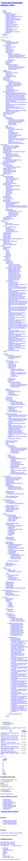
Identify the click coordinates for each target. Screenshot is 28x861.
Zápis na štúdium (9, 186)
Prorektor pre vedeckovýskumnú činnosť (16, 55)
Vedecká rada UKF (10, 49)
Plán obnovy (8, 228)
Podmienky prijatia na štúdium (9, 168)
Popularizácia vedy (7, 237)
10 (3, 770)
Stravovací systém (9, 23)
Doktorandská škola (7, 196)
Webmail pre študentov (10, 15)
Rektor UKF (8, 48)
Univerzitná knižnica (12, 133)
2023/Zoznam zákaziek (13, 283)
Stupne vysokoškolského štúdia (12, 178)
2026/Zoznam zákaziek (13, 282)
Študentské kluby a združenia (9, 112)
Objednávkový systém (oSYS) (12, 24)
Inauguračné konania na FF (14, 278)
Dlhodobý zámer (6, 77)
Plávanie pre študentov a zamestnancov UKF (10, 735)
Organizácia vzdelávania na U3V (15, 211)
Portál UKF (8, 32)
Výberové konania (9, 81)
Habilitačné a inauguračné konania (13, 85)
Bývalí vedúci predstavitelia (11, 43)
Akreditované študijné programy (9, 183)
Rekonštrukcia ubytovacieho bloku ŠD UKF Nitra (16, 110)
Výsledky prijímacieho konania (9, 170)
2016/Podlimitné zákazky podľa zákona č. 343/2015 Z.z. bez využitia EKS (17, 339)
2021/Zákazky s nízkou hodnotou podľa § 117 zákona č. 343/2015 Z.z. (17, 291)
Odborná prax (8, 191)
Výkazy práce (8, 28)
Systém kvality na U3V (13, 215)
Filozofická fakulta (12, 123)
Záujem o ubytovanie (7, 172)
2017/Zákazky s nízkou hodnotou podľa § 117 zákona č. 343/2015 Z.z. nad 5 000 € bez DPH (17, 328)
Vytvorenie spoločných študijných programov (15, 95)
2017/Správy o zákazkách (13, 330)
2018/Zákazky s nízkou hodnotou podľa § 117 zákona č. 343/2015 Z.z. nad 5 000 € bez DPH (17, 310)
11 (3, 771)
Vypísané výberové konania (14, 82)
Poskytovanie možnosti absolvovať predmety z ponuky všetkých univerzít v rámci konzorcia (15, 97)
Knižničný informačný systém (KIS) (13, 18)
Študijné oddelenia (9, 118)
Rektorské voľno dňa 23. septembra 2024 (9, 737)
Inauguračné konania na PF (14, 279)
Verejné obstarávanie (10, 89)
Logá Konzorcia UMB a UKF (12, 111)
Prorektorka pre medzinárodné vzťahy (16, 56)
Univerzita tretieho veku (11, 210)
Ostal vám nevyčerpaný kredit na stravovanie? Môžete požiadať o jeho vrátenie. (10, 748)
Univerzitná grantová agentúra (12, 231)
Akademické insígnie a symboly (12, 42)
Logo (4, 115)
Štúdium (2, 175)
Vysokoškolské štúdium (8, 176)
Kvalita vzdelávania (7, 197)
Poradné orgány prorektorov (11, 64)
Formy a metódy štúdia (10, 179)
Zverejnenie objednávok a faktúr (12, 90)
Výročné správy (6, 78)
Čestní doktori (9, 44)
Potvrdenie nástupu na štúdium (9, 171)
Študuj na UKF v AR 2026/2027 (10, 820)
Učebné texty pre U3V (13, 212)
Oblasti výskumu (9, 223)
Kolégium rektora (9, 61)
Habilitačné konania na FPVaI (14, 269)
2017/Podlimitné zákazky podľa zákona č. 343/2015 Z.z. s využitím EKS (17, 320)
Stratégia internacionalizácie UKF (10, 241)
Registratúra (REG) (10, 21)
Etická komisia (9, 62)
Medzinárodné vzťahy (5, 239)
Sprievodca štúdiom (10, 177)
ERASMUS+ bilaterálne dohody (10, 244)
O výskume (5, 222)
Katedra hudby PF (12, 137)
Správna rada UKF (10, 51)
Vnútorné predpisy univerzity (12, 72)
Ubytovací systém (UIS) (11, 25)
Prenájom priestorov (7, 246)
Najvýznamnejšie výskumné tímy (12, 224)
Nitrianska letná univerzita (11, 216)
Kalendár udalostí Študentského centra (13, 159)
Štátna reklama (6, 248)
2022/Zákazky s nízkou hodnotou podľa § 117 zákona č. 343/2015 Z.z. (17, 285)
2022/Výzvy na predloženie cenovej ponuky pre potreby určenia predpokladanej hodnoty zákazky (17, 288)
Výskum (2, 221)
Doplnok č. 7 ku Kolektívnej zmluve (8, 742)
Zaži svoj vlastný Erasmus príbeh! (10, 823)
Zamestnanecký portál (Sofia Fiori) (13, 31)
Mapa (7, 125)
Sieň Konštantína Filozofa (13, 132)
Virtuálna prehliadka (10, 128)
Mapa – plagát (9, 126)
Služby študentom (6, 217)
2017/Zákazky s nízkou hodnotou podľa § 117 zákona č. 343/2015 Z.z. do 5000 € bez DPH (17, 325)
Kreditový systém (9, 181)
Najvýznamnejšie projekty (11, 226)
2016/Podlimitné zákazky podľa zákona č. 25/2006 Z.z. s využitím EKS (17, 344)
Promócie (8, 195)
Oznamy (7, 251)
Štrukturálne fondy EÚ (10, 229)
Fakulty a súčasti (4, 144)
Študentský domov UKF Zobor (12, 155)
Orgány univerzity (7, 45)
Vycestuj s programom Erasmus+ (10, 822)
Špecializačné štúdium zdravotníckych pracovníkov (16, 205)
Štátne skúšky (8, 193)
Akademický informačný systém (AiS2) (14, 16)
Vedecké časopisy (6, 235)
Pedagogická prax (9, 190)
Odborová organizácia (7, 113)
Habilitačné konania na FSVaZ (14, 271)
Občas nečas (8, 258)
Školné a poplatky (9, 182)
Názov (10, 731)
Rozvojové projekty (10, 230)
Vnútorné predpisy (7, 71)
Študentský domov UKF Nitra (12, 153)
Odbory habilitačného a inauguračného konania (13, 238)
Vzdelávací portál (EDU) (11, 17)
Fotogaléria (8, 253)
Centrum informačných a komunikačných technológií (14, 151)
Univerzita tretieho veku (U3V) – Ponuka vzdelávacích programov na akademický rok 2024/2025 (10, 739)
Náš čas (7, 257)
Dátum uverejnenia (24, 731)
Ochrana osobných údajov (9, 811)
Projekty (5, 225)
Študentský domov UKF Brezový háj (13, 156)
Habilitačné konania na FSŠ (14, 270)
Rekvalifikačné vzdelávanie (11, 203)
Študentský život (6, 219)
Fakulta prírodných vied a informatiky (16, 119)
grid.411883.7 (6, 790)
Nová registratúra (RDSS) (11, 22)
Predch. (5, 760)
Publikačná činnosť (7, 233)
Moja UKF (5, 35)
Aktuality (5, 249)
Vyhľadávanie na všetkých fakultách (13, 166)
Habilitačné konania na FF (13, 272)
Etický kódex (8, 73)
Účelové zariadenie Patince (8, 162)
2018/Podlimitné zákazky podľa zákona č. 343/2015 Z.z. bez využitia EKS (17, 313)
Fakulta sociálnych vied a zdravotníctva (16, 121)
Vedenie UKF (8, 52)
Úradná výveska (6, 79)
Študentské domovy (7, 152)
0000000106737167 (7, 791)
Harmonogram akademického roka (13, 185)
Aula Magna (10, 131)
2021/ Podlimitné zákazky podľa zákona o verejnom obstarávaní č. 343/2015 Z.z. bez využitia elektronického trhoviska (17, 294)
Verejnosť (3, 245)
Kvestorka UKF (11, 59)
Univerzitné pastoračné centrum (14, 135)
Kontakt (4, 34)
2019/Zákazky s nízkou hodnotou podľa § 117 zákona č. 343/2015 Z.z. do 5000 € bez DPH (17, 301)
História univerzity (7, 41)
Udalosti (7, 250)
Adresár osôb (8, 117)
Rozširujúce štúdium (10, 204)
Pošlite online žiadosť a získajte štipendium (9, 746)
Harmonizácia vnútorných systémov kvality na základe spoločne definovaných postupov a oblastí (16, 93)
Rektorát (5, 70)
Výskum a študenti (7, 236)
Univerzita (3, 39)
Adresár (4, 11)
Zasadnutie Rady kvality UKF (7, 750)
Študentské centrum (7, 158)
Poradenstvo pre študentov (8, 218)
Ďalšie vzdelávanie (7, 201)
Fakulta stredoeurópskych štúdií (14, 122)
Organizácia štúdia (7, 184)
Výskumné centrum (7, 232)
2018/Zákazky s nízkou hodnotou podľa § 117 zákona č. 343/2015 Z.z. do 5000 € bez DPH (17, 307)
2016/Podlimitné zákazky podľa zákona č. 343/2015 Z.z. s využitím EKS (17, 334)
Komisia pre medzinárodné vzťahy (15, 68)
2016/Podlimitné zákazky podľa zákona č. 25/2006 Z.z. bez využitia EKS (17, 346)
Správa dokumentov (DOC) (11, 29)
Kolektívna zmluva (10, 75)
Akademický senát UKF (11, 46)
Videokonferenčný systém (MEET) (13, 19)
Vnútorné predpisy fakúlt (11, 76)
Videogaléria (8, 255)
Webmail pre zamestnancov (11, 14)
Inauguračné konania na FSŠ (14, 276)
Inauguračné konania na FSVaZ (14, 277)
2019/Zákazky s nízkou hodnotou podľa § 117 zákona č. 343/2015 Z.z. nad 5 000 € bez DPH (17, 304)
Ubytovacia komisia (12, 69)
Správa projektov (9, 30)
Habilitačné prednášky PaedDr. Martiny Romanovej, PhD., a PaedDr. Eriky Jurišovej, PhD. (10, 753)
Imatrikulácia (8, 188)
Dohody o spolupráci (7, 243)
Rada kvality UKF (9, 50)
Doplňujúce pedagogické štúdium (13, 202)
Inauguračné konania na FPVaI (14, 275)
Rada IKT (8, 63)
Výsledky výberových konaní (14, 83)
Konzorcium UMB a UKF (8, 91)
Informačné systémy (7, 12)
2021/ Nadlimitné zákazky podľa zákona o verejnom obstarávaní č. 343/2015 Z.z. (17, 297)
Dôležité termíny (6, 173)
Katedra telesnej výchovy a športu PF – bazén (17, 138)
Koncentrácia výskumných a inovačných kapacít (16, 98)
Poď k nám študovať (7, 164)
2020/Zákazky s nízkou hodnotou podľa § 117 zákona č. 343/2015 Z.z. (17, 299)
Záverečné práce (9, 192)
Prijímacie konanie (4, 163)
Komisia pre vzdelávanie (13, 65)
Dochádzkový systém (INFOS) (12, 26)
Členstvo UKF (6, 242)
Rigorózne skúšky (7, 199)
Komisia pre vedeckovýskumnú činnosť (16, 66)
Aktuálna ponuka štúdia (8, 165)
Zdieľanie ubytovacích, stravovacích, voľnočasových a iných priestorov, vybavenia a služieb (15, 108)
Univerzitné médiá (7, 256)
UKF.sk (4, 10)
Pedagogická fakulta (12, 124)
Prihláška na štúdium (7, 169)
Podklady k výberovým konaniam (15, 84)
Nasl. (4, 772)
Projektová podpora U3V (13, 213)
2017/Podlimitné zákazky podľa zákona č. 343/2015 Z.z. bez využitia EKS (17, 323)
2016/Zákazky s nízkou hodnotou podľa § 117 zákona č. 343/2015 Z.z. (17, 337)
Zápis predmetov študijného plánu (13, 189)
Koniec (4, 774)
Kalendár (8, 252)
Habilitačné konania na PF (13, 273)
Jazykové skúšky (9, 209)
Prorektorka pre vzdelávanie (14, 53)
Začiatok (5, 758)
